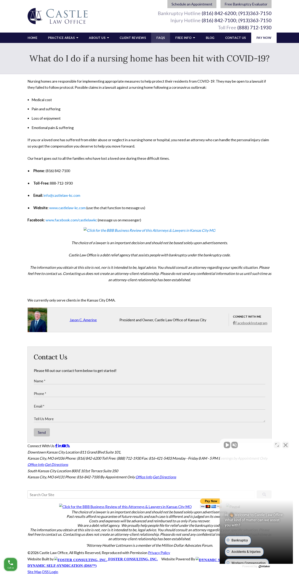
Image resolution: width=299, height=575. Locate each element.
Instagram (259, 323)
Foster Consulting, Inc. (132, 559)
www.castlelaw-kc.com (67, 208)
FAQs (160, 37)
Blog (210, 37)
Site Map (34, 572)
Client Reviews (133, 37)
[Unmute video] (227, 445)
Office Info (35, 464)
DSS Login (50, 572)
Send (42, 432)
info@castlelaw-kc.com (62, 195)
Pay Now (264, 37)
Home (32, 37)
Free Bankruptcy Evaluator (246, 4)
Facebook (243, 323)
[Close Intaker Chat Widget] (285, 445)
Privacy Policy (159, 552)
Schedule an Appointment (191, 4)
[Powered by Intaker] (264, 566)
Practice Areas (61, 37)
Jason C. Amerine (83, 320)
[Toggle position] (277, 445)
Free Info (183, 37)
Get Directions (56, 464)
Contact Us (235, 37)
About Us (97, 37)
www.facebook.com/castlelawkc (71, 220)
